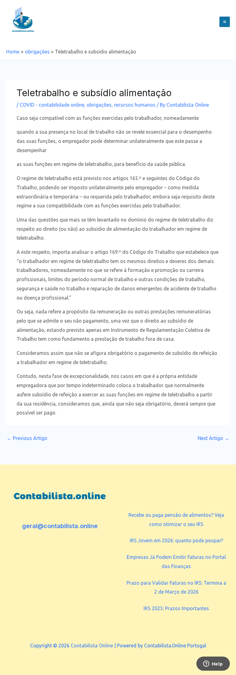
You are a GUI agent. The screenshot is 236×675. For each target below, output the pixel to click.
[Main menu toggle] (224, 22)
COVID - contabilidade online (52, 105)
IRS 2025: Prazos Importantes (176, 608)
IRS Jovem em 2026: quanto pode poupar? (176, 540)
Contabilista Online (92, 645)
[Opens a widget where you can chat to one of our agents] (213, 664)
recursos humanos (134, 105)
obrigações (99, 105)
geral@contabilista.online (60, 526)
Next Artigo (213, 438)
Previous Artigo (27, 438)
